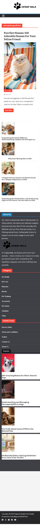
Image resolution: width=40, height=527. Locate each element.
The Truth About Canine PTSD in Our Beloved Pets (18, 430)
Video (4, 316)
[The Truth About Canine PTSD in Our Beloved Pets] (21, 416)
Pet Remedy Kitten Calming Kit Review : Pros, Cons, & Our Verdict (19, 457)
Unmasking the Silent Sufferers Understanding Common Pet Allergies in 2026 (18, 139)
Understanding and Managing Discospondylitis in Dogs (15, 403)
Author (4, 337)
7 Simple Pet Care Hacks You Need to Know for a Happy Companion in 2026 (19, 179)
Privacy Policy (7, 327)
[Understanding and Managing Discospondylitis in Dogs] (21, 390)
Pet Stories (8, 90)
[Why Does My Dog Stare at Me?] (20, 149)
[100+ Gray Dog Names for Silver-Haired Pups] (21, 363)
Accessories (6, 301)
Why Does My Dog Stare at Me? (20, 159)
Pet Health (5, 277)
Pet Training (6, 296)
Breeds (4, 291)
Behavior (5, 286)
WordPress (24, 516)
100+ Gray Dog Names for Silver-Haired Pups (19, 377)
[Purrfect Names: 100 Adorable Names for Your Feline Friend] (20, 65)
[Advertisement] (20, 491)
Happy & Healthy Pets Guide (24, 514)
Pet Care (5, 282)
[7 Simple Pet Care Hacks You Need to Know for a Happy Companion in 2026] (20, 168)
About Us (5, 347)
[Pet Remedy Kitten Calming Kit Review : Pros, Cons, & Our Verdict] (21, 443)
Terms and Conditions (10, 332)
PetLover (8, 94)
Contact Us (6, 342)
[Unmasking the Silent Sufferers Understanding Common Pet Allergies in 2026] (20, 128)
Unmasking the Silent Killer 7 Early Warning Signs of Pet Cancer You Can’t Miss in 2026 (20, 199)
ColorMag (13, 516)
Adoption (5, 311)
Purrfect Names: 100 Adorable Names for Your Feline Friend (20, 36)
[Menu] (3, 15)
